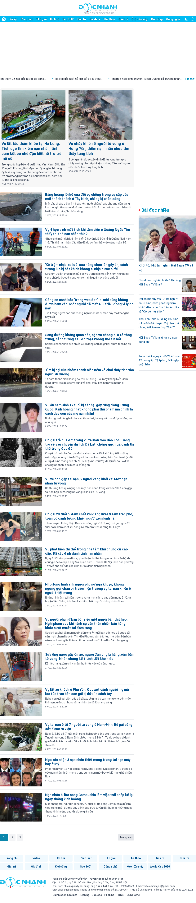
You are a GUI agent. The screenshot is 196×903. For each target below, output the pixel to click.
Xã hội (13, 19)
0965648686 (128, 886)
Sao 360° (68, 19)
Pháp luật (27, 19)
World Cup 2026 (160, 866)
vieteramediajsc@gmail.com (159, 886)
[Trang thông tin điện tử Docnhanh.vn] (98, 8)
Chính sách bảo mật (64, 894)
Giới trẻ (123, 19)
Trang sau (125, 837)
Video (36, 858)
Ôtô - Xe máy (139, 19)
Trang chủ (11, 858)
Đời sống (157, 19)
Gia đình (94, 19)
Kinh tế (54, 19)
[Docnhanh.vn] (23, 884)
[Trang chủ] (4, 19)
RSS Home (133, 894)
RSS (120, 894)
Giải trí (81, 19)
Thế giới (41, 19)
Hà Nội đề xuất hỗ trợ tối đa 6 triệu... (40, 79)
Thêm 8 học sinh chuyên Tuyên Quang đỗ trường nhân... (108, 79)
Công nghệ (173, 19)
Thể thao (109, 19)
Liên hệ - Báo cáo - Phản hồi (97, 894)
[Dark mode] (186, 19)
